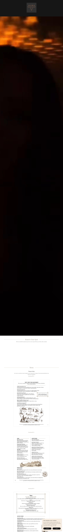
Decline (47, 528)
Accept (57, 528)
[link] (31, 7)
